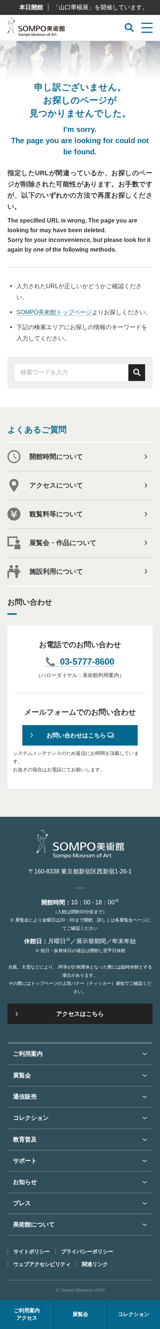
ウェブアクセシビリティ (42, 1264)
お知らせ (25, 1182)
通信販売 (25, 1096)
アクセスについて (56, 485)
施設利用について (56, 571)
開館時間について (56, 456)
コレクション (31, 1118)
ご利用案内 (28, 1054)
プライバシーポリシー (87, 1251)
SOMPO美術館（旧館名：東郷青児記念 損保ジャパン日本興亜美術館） (36, 29)
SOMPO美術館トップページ (54, 312)
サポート (25, 1161)
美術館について (34, 1224)
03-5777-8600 (87, 662)
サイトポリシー (31, 1251)
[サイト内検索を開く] (129, 28)
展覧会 (22, 1075)
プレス (22, 1203)
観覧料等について (56, 514)
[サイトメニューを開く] (147, 28)
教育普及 (25, 1139)
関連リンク (95, 1264)
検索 (136, 372)
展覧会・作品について (62, 543)
